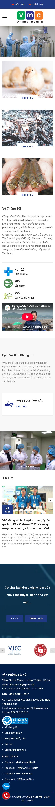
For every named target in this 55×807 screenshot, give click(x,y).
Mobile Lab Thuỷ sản (29, 400)
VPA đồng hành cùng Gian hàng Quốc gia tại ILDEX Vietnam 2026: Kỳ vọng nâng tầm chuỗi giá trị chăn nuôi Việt (26, 524)
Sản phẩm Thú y (13, 732)
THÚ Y (15, 618)
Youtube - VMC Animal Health (20, 762)
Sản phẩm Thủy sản (15, 738)
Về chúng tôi (11, 727)
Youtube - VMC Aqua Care (18, 773)
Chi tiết (21, 406)
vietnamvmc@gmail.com (22, 684)
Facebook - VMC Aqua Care (19, 779)
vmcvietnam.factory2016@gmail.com (29, 708)
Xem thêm (27, 98)
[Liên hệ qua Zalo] (6, 786)
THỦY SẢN (36, 618)
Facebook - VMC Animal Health (21, 767)
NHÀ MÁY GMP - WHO (16, 694)
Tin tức (7, 478)
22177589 (37, 688)
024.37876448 (22, 688)
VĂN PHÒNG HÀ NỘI (14, 674)
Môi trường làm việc (15, 749)
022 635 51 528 (19, 712)
